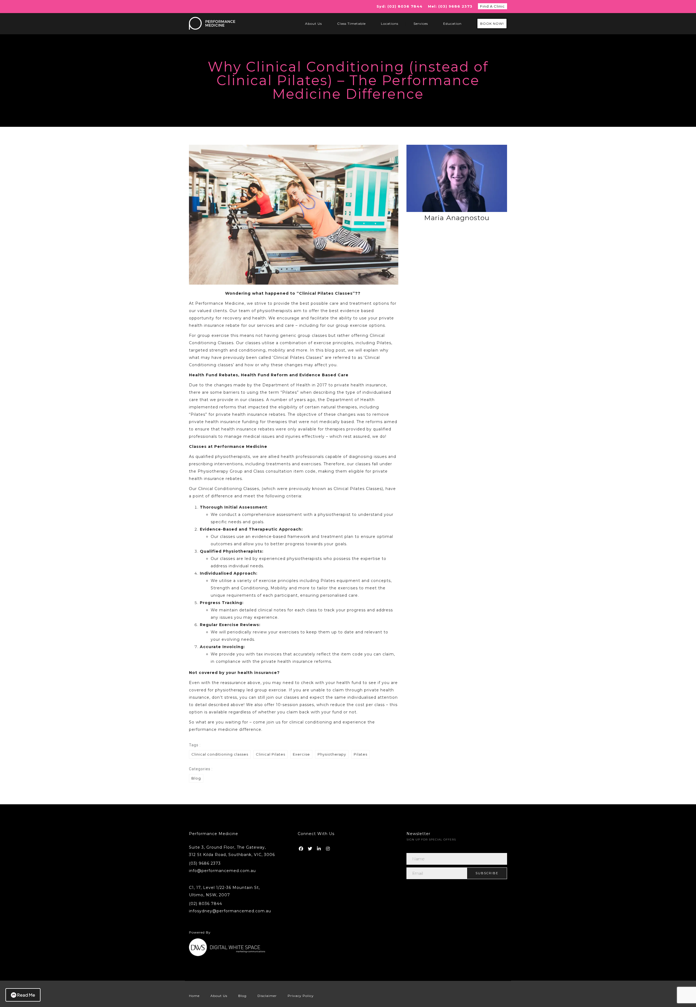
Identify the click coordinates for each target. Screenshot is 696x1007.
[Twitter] (310, 847)
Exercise (301, 754)
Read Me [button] (26, 995)
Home (194, 996)
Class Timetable (351, 23)
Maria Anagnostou (456, 218)
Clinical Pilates (270, 754)
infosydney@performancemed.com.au (230, 911)
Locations (389, 23)
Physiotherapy (332, 754)
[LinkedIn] (319, 847)
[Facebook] (301, 847)
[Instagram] (328, 847)
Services (421, 23)
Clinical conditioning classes (219, 754)
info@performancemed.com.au (222, 870)
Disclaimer (267, 996)
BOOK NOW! (492, 23)
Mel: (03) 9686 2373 (450, 6)
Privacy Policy (301, 996)
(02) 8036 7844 (205, 903)
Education (452, 23)
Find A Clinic (492, 6)
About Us (313, 23)
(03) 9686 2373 (205, 863)
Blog (196, 778)
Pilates (360, 754)
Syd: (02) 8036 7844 (399, 6)
